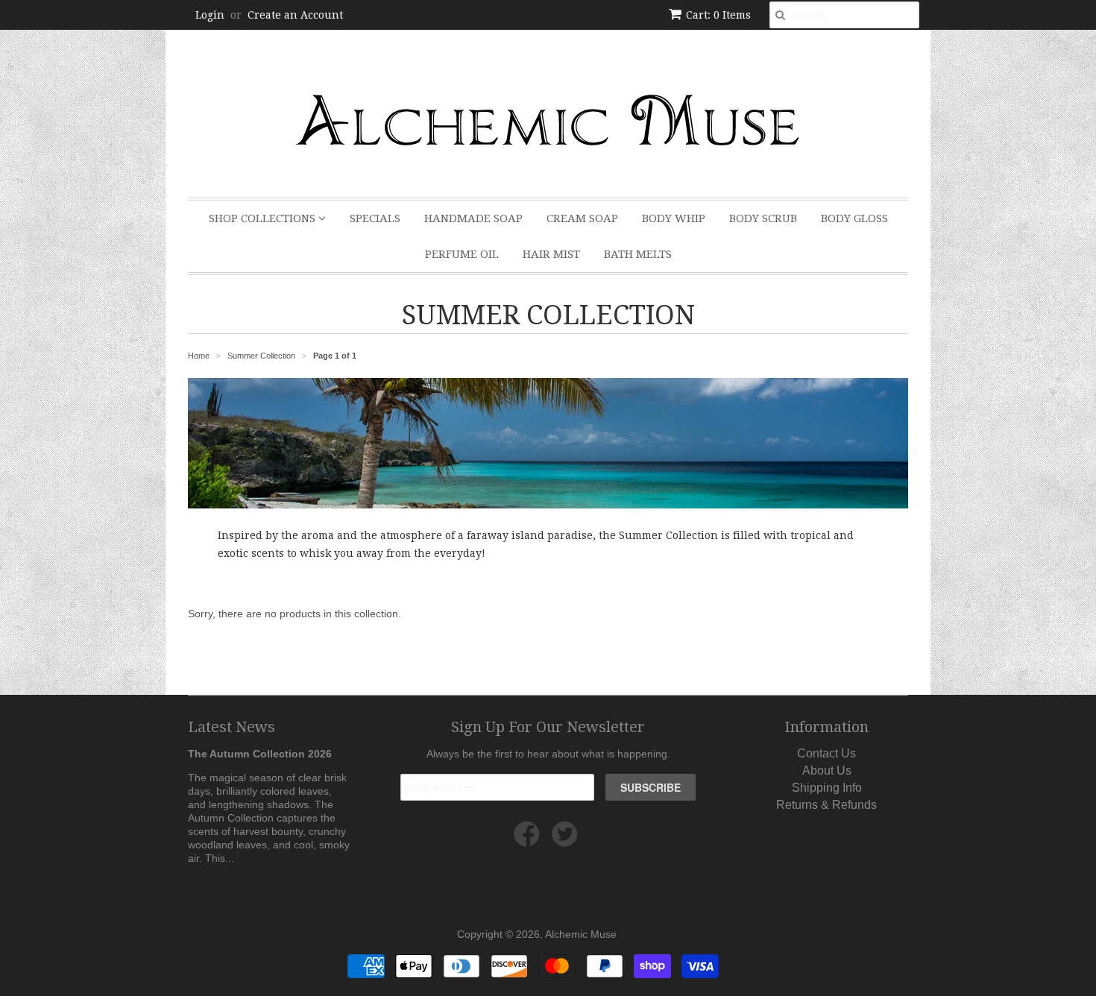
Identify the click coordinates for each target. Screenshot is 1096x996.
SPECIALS (375, 218)
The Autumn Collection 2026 (260, 754)
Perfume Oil (462, 254)
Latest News (231, 727)
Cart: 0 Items (718, 15)
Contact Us (826, 753)
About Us (826, 770)
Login (209, 15)
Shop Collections (263, 218)
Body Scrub (763, 218)
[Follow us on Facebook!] (529, 840)
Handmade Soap (473, 218)
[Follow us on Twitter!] (567, 840)
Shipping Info (827, 787)
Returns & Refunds (826, 804)
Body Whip (673, 218)
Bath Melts (638, 254)
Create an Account (295, 15)
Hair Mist (551, 254)
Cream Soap (582, 218)
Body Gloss (854, 218)
